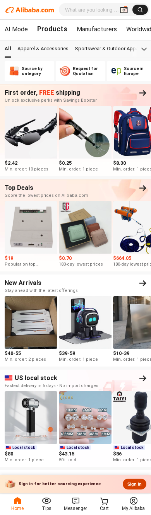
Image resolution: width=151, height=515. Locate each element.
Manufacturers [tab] (97, 29)
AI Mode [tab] (16, 29)
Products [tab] (52, 29)
